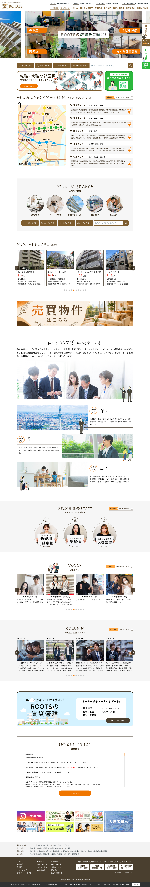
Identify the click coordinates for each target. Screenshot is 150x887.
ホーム (75, 8)
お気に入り (66, 8)
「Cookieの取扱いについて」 (109, 884)
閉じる (136, 884)
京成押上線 (91, 851)
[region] (75, 770)
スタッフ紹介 (118, 8)
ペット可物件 (56, 864)
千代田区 (66, 845)
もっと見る (75, 793)
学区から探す (81, 65)
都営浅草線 (64, 851)
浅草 (69, 848)
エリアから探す (86, 8)
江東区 (32, 845)
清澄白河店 (82, 51)
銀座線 (105, 851)
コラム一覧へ (124, 629)
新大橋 (44, 848)
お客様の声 (130, 8)
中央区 (49, 845)
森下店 (84, 39)
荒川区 (60, 845)
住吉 (64, 854)
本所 (60, 848)
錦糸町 (44, 854)
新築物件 (54, 861)
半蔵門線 (33, 851)
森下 (39, 854)
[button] (71, 59)
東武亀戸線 (83, 851)
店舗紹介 (98, 8)
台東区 (43, 845)
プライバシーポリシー (25, 873)
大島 (31, 848)
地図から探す (63, 65)
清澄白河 (55, 854)
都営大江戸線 (49, 851)
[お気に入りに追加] (41, 252)
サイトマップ (22, 870)
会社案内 (107, 8)
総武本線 (99, 851)
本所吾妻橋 (75, 854)
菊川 (49, 854)
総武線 (57, 851)
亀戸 (35, 848)
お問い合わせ (142, 8)
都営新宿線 (40, 851)
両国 (56, 848)
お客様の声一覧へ (122, 566)
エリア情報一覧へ (122, 97)
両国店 (91, 26)
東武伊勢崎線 (73, 851)
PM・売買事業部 (103, 17)
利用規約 (20, 867)
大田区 (54, 845)
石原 (49, 848)
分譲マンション (57, 867)
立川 (65, 848)
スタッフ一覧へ (124, 508)
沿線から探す (27, 65)
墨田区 (38, 845)
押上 (31, 854)
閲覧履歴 (55, 8)
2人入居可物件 (56, 873)
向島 (39, 848)
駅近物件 (54, 870)
